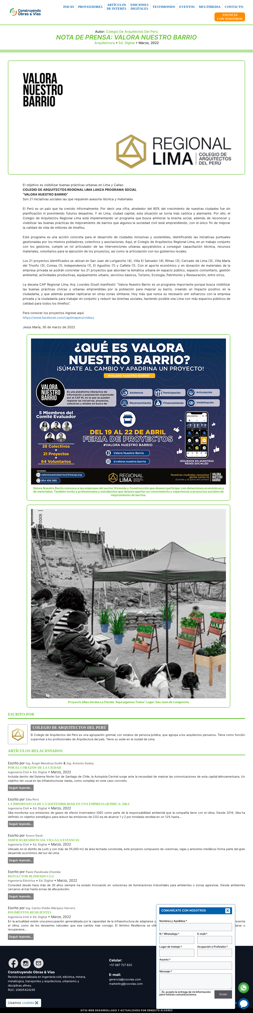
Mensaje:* (165, 971)
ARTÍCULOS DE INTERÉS (116, 6)
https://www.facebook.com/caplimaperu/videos (58, 318)
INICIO (68, 6)
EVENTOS (187, 6)
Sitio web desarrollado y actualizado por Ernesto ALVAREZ (126, 1010)
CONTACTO (234, 6)
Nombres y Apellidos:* (173, 921)
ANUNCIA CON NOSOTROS (230, 16)
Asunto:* (165, 959)
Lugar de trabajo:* (170, 946)
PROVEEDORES (90, 6)
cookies (28, 1003)
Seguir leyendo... (21, 788)
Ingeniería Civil (18, 772)
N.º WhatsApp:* (169, 933)
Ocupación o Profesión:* (212, 946)
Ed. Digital (127, 43)
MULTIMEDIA (210, 6)
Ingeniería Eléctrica (21, 880)
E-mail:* (202, 933)
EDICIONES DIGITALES (139, 6)
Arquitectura (104, 43)
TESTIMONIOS (164, 6)
